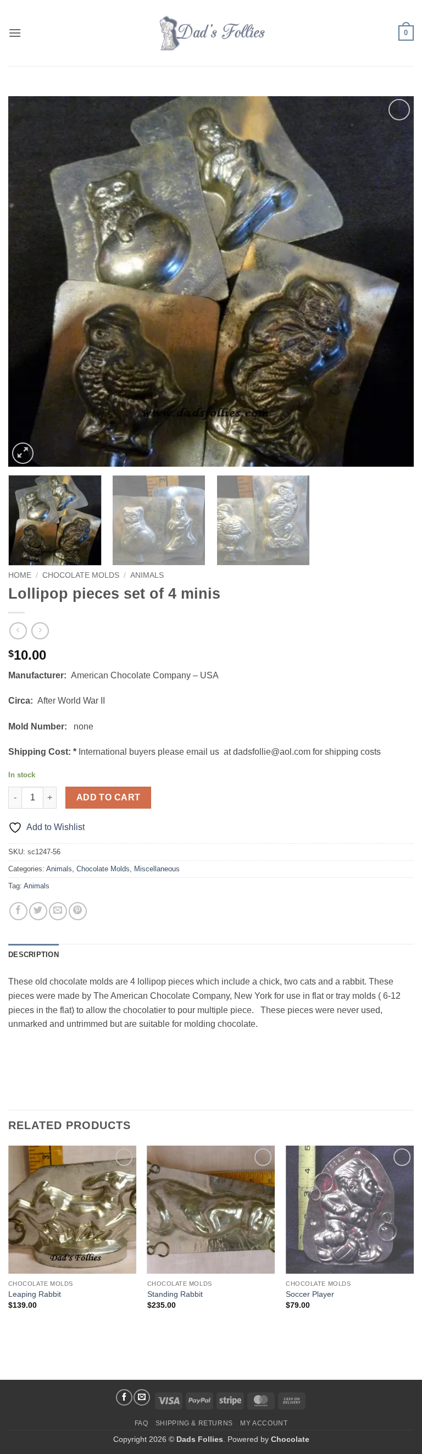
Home (19, 575)
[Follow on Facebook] (124, 1397)
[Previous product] (39, 630)
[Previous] (30, 282)
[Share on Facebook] (18, 911)
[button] (14, 32)
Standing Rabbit (175, 1294)
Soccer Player (310, 1294)
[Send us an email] (142, 1397)
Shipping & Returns (194, 1423)
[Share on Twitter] (38, 911)
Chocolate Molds (80, 575)
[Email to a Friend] (58, 911)
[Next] (392, 282)
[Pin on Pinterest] (78, 911)
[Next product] (17, 630)
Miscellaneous (157, 869)
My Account (263, 1423)
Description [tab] (33, 954)
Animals (147, 575)
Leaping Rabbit (34, 1294)
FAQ (141, 1423)
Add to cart (108, 797)
